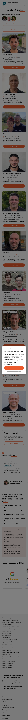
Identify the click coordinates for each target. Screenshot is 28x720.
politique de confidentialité (10, 363)
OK (14, 368)
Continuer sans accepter (14, 371)
